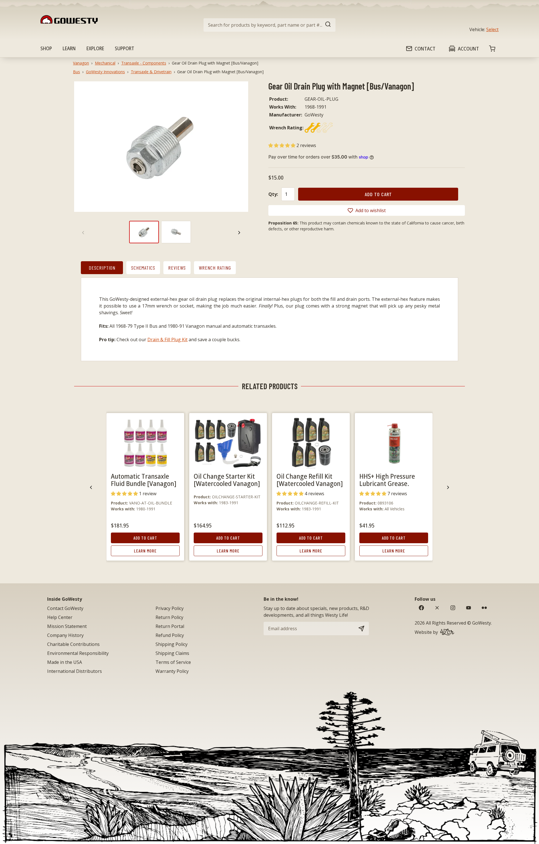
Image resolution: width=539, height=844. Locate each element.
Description (102, 268)
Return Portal (170, 626)
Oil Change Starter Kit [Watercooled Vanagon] (227, 479)
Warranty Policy (172, 671)
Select (492, 29)
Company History (65, 635)
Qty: (273, 194)
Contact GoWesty (65, 608)
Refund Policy (170, 635)
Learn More (145, 550)
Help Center (59, 617)
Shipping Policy (172, 644)
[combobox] (269, 25)
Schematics (143, 268)
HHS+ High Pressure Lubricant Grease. (387, 479)
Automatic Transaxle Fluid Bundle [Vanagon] (143, 479)
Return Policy (169, 617)
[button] (282, 145)
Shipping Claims (172, 653)
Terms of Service (173, 662)
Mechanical (105, 63)
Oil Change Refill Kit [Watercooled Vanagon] (310, 479)
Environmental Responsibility (78, 653)
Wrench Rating (215, 268)
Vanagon (81, 63)
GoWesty (481, 623)
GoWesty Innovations (105, 71)
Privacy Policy (170, 608)
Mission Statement (67, 626)
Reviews (177, 268)
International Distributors (74, 671)
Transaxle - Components (143, 63)
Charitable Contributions (73, 644)
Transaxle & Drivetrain (151, 71)
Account (468, 48)
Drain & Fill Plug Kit (167, 339)
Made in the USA (64, 662)
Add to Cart (145, 537)
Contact (425, 48)
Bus (76, 71)
